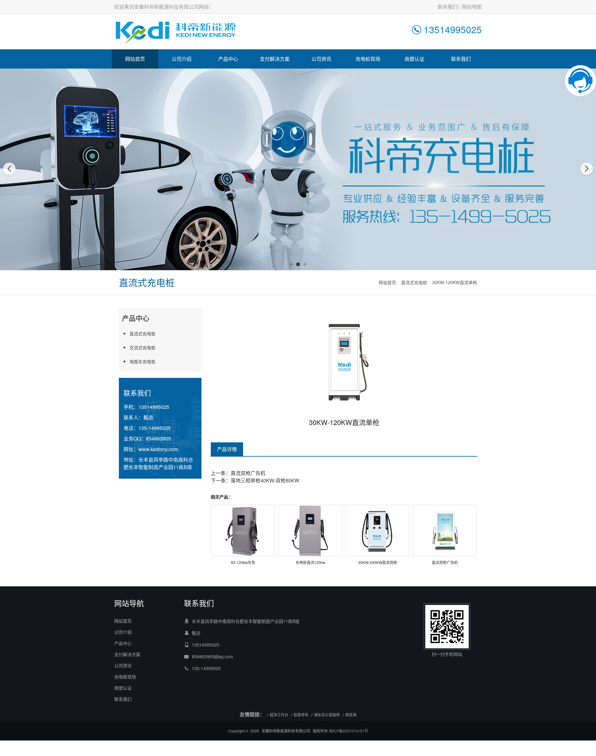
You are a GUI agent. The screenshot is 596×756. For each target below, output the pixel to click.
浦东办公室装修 (327, 714)
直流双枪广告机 (248, 472)
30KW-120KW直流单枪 (454, 282)
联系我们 (448, 6)
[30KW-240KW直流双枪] (377, 530)
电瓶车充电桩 (142, 361)
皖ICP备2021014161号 (348, 730)
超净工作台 (279, 714)
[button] (291, 264)
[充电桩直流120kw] (310, 530)
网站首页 (135, 58)
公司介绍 (182, 58)
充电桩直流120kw (310, 562)
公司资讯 (321, 58)
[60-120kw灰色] (243, 530)
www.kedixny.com (158, 449)
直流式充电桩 (414, 282)
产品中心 (228, 58)
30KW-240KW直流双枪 (377, 562)
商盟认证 (414, 58)
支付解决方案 (275, 58)
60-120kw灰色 (243, 562)
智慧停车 (301, 714)
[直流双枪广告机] (444, 530)
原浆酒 (350, 714)
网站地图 (472, 6)
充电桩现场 (367, 58)
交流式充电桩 (142, 347)
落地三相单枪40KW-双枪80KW (265, 480)
